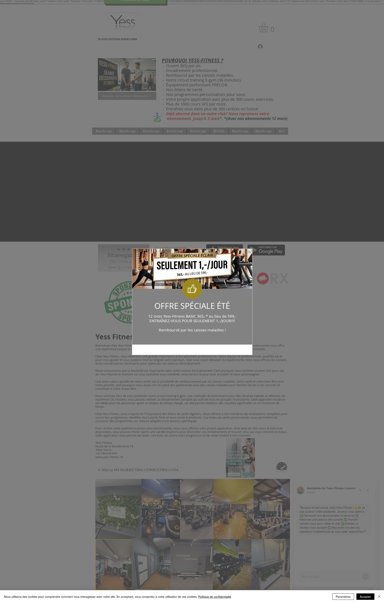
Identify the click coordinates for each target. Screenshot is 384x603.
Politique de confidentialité (214, 597)
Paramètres (343, 597)
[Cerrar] (379, 596)
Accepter (365, 597)
